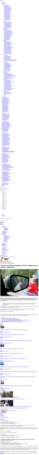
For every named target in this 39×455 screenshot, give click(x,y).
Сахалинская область (7, 86)
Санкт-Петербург (7, 39)
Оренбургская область (5, 135)
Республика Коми (7, 38)
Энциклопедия (6, 235)
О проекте (2, 413)
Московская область (7, 5)
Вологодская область (7, 32)
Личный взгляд (6, 238)
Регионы (1, 0)
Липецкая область (7, 13)
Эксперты (4, 234)
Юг (2, 20)
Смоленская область (7, 16)
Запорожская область (7, 92)
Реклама (3, 214)
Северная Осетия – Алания (8, 77)
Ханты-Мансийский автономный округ (10, 59)
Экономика (6, 227)
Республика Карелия (5, 129)
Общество (4, 231)
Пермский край (6, 45)
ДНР (5, 95)
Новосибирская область (8, 66)
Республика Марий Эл (8, 47)
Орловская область (7, 14)
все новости (2, 389)
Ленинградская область (8, 34)
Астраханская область (7, 22)
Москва (3, 3)
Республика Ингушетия (8, 74)
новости (1, 223)
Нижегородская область (8, 43)
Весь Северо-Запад (7, 30)
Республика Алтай (7, 68)
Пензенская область (7, 44)
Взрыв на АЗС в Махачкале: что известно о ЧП (9, 318)
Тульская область (7, 18)
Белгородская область (7, 6)
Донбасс (3, 90)
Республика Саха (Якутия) (8, 85)
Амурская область (7, 81)
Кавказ (3, 71)
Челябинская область (5, 148)
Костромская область (5, 103)
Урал (3, 54)
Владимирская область (8, 8)
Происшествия (4, 232)
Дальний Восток (5, 79)
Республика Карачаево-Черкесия (7, 167)
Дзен (4, 315)
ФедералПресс (25, 315)
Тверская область (5, 109)
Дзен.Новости (17, 314)
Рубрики (1, 224)
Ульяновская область (7, 52)
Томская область (7, 70)
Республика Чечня (5, 168)
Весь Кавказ (6, 72)
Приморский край (7, 84)
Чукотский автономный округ (9, 88)
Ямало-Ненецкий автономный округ (10, 60)
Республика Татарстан (7, 49)
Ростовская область (7, 26)
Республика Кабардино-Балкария (9, 75)
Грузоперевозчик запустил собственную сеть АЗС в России (11, 320)
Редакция (1, 415)
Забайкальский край (5, 180)
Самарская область (5, 141)
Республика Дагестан (7, 73)
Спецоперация (15, 397)
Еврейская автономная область (9, 82)
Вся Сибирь (6, 62)
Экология (3, 233)
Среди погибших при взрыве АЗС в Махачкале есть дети (11, 319)
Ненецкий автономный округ (9, 33)
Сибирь (3, 61)
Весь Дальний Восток (7, 80)
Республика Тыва (7, 69)
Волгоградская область (8, 23)
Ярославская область (7, 19)
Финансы (5, 230)
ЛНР (5, 94)
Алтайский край (5, 154)
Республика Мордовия (8, 48)
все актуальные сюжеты (4, 409)
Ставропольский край (7, 78)
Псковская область (5, 128)
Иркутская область (5, 155)
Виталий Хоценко (5, 304)
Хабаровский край (7, 87)
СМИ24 (1, 453)
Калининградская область (8, 31)
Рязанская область (7, 15)
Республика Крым (7, 27)
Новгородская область (7, 36)
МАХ (14, 314)
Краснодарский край (7, 24)
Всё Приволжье (6, 41)
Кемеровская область (7, 64)
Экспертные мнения (7, 237)
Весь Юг (5, 21)
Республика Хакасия (5, 161)
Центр (3, 4)
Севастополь (6, 28)
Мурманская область (7, 35)
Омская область (6, 67)
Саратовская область (5, 142)
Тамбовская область (7, 17)
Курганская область (7, 57)
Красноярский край (7, 65)
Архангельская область (6, 122)
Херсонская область (7, 93)
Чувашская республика (8, 53)
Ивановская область (7, 10)
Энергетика (6, 228)
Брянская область (7, 7)
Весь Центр (4, 96)
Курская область (6, 12)
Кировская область (7, 42)
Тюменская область (7, 58)
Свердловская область (7, 56)
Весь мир (3, 2)
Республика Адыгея (5, 116)
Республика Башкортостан (8, 46)
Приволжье (4, 40)
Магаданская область (7, 83)
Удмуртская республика (8, 51)
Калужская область (7, 11)
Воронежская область (7, 9)
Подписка (5, 240)
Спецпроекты (6, 241)
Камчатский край (5, 174)
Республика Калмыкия (8, 25)
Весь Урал (5, 55)
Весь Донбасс (6, 91)
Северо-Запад (4, 29)
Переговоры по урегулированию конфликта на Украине (22, 406)
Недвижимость (6, 229)
